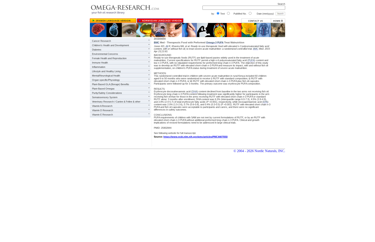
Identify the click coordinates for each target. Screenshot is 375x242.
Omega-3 (211, 42)
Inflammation (98, 67)
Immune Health (100, 62)
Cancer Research (101, 41)
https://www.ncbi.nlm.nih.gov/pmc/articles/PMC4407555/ (195, 136)
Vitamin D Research (102, 110)
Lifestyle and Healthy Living (106, 71)
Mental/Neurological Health (106, 75)
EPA (265, 102)
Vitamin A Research (102, 106)
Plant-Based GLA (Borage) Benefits (110, 84)
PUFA (220, 42)
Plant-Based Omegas (103, 88)
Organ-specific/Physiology (106, 80)
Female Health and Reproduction (109, 58)
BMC (156, 42)
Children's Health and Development (110, 45)
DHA (194, 91)
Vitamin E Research (102, 114)
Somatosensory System (104, 97)
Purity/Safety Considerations (107, 93)
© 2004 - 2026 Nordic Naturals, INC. (259, 151)
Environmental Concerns (105, 54)
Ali (167, 46)
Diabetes (96, 49)
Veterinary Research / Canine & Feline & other (116, 101)
